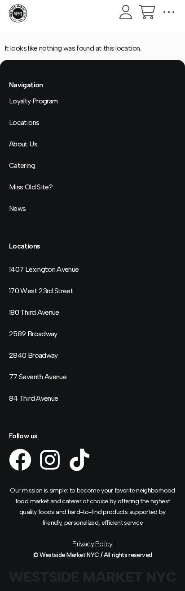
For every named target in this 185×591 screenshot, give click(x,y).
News (17, 208)
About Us (23, 144)
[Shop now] (147, 12)
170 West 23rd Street (41, 291)
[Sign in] (126, 12)
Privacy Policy (92, 544)
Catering (22, 165)
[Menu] (169, 12)
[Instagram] (50, 460)
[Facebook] (20, 460)
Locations (24, 122)
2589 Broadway (33, 334)
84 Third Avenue (33, 398)
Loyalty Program (33, 101)
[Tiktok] (79, 460)
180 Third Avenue (34, 312)
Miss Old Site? (31, 187)
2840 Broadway (33, 355)
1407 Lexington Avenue (44, 269)
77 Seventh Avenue (37, 377)
